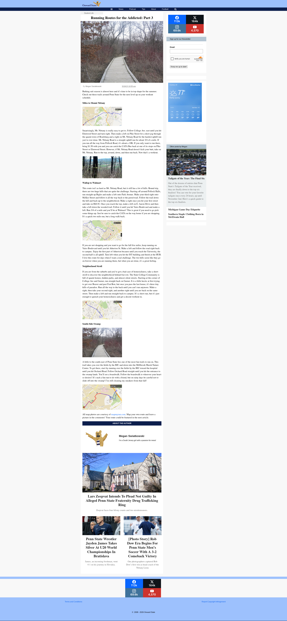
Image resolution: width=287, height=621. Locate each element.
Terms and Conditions (73, 602)
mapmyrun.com (118, 414)
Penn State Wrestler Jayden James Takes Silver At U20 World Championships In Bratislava (101, 547)
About (153, 9)
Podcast (132, 9)
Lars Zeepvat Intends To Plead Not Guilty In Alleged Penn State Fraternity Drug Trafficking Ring (122, 500)
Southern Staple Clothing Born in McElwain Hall (185, 215)
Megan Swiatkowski (93, 86)
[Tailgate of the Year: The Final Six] (186, 176)
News (121, 9)
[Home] (91, 6)
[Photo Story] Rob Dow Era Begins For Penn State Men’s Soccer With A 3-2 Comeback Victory (142, 547)
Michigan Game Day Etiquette (184, 209)
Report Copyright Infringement (214, 602)
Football (165, 9)
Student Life (89, 13)
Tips (143, 9)
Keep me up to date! (179, 67)
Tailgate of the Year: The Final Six (186, 178)
